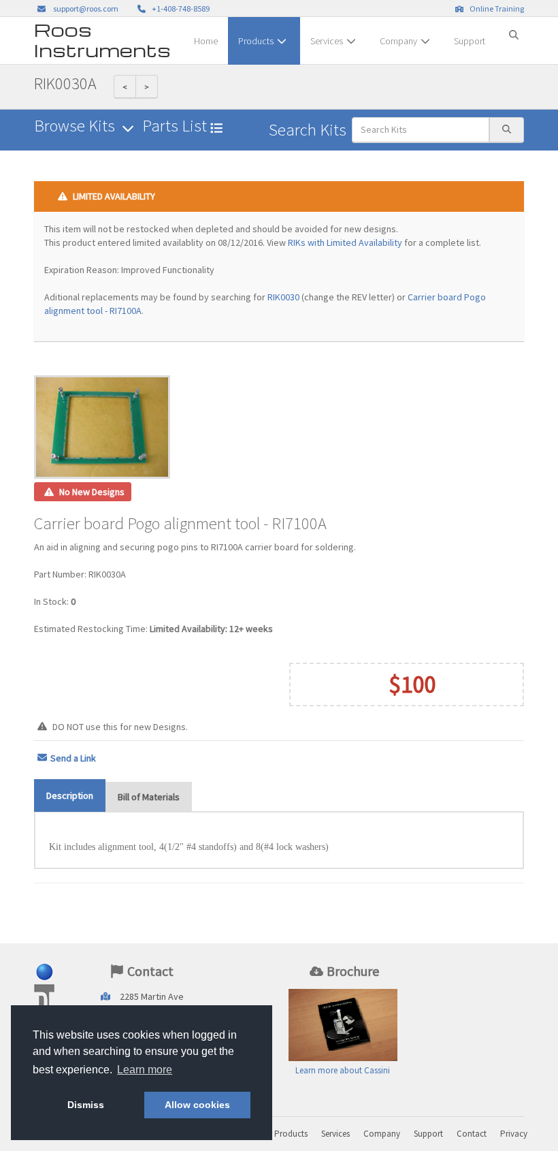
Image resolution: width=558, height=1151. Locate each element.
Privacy (513, 1133)
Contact (472, 1133)
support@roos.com (85, 8)
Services (326, 41)
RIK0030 (283, 297)
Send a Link (73, 758)
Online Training (495, 8)
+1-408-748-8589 (179, 8)
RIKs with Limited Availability (345, 242)
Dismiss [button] (85, 1104)
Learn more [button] (144, 1069)
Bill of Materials (149, 797)
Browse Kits (76, 125)
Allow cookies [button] (197, 1104)
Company (398, 41)
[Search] (513, 29)
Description (69, 795)
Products (256, 41)
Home (206, 41)
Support (469, 41)
